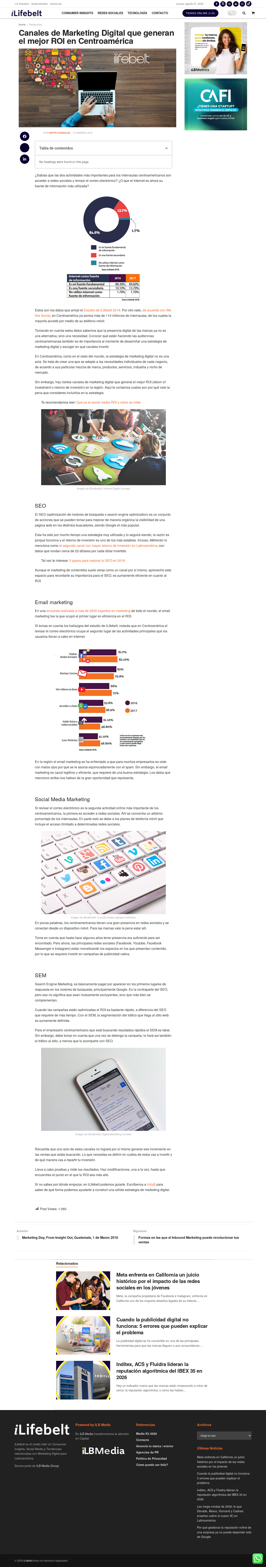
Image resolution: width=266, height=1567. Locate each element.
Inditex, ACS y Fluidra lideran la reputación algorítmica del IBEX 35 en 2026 (159, 1370)
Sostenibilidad (39, 3)
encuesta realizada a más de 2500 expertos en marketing (88, 610)
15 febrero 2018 (82, 132)
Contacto (160, 13)
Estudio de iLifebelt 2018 (102, 310)
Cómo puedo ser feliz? (152, 1465)
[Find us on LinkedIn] (236, 3)
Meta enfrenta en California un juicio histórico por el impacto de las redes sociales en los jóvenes (158, 1281)
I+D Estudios (22, 3)
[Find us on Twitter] (223, 3)
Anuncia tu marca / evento (154, 1446)
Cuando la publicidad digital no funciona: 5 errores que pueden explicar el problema (161, 1326)
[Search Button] (244, 13)
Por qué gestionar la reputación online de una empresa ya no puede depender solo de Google (224, 1532)
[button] (24, 136)
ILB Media (86, 1434)
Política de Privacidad (151, 1458)
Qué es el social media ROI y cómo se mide (108, 402)
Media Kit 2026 (146, 1433)
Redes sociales (110, 13)
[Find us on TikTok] (248, 3)
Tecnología (137, 13)
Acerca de (56, 3)
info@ (151, 1184)
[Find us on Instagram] (229, 3)
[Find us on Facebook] (216, 3)
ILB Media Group (47, 1466)
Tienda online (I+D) (200, 13)
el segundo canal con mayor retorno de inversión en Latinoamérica (108, 545)
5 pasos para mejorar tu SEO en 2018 (97, 560)
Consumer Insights (77, 13)
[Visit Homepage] (26, 13)
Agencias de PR (147, 1452)
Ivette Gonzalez (59, 132)
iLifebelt (27, 1560)
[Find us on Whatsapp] (242, 3)
